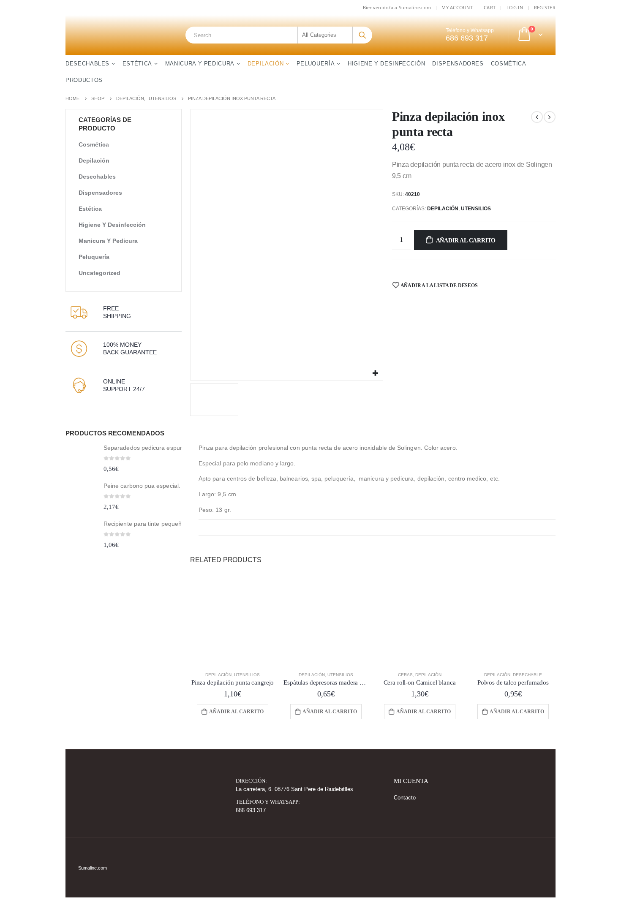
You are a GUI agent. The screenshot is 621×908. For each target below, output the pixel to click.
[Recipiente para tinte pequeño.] (81, 535)
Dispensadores (457, 63)
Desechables (87, 63)
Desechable (527, 674)
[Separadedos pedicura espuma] (81, 460)
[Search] (362, 35)
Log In (515, 7)
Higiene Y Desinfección (386, 63)
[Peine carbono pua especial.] (81, 498)
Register (545, 7)
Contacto (405, 798)
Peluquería (316, 63)
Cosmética (508, 63)
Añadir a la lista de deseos (439, 285)
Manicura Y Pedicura (199, 63)
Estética (137, 63)
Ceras (405, 674)
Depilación (266, 63)
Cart (490, 7)
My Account (457, 7)
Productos (84, 80)
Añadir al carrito (466, 240)
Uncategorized (99, 272)
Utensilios (476, 209)
